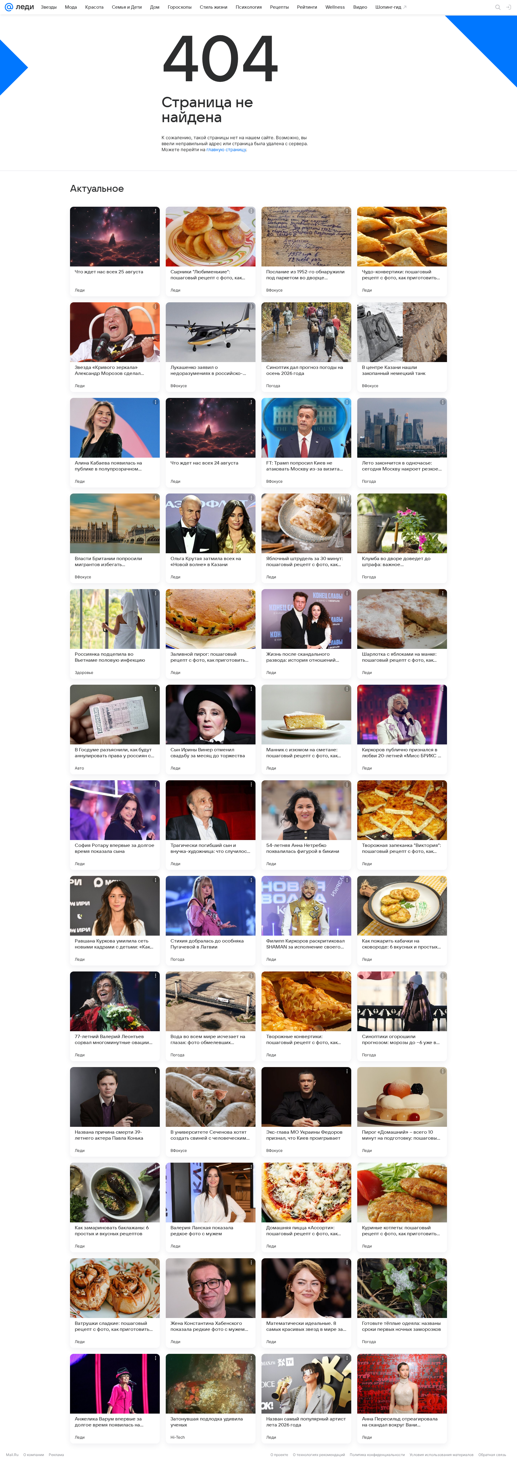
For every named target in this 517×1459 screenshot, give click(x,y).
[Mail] (9, 7)
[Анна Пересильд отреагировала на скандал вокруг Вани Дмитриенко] (402, 1398)
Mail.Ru (12, 1454)
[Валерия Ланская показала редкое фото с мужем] (211, 1207)
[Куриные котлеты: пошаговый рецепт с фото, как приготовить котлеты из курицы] (402, 1207)
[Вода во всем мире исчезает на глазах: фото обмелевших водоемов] (211, 1016)
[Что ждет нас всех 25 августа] (115, 251)
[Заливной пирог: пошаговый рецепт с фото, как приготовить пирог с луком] (211, 634)
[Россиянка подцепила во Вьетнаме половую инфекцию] (115, 634)
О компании (33, 1454)
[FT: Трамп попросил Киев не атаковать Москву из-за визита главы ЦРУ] (306, 443)
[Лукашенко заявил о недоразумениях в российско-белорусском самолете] (211, 347)
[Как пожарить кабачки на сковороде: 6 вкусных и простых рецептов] (402, 920)
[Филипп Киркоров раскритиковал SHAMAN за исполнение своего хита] (306, 920)
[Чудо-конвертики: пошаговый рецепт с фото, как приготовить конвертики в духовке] (402, 251)
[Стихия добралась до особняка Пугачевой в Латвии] (211, 920)
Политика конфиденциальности (377, 1454)
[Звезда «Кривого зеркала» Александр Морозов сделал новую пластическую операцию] (115, 347)
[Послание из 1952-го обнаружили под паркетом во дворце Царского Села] (306, 251)
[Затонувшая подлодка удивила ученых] (211, 1398)
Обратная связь (492, 1454)
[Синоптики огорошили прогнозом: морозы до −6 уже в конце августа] (402, 1016)
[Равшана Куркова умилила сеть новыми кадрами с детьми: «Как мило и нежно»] (115, 920)
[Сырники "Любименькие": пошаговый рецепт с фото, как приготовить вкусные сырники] (211, 251)
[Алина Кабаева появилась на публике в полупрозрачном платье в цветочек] (115, 443)
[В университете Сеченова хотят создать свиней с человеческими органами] (211, 1112)
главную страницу (226, 149)
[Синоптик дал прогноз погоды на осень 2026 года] (306, 347)
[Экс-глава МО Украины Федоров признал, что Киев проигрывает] (306, 1112)
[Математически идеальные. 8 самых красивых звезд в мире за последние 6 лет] (306, 1303)
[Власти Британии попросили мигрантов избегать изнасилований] (115, 538)
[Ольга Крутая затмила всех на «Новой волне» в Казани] (211, 538)
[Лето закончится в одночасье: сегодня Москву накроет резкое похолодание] (402, 443)
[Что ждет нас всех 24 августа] (211, 443)
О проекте (279, 1454)
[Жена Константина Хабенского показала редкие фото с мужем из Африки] (211, 1303)
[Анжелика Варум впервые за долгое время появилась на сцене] (115, 1398)
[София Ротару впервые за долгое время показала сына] (115, 825)
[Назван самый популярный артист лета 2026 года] (306, 1398)
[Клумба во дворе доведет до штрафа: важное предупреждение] (402, 538)
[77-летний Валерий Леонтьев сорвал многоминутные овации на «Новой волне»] (115, 1016)
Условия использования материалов (442, 1454)
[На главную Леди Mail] (23, 7)
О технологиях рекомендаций (319, 1454)
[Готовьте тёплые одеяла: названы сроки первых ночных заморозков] (402, 1303)
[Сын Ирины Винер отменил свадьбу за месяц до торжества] (211, 729)
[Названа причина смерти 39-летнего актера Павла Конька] (115, 1112)
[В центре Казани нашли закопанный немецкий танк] (402, 347)
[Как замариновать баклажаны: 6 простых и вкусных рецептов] (115, 1207)
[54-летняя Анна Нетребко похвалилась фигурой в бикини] (306, 825)
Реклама (56, 1454)
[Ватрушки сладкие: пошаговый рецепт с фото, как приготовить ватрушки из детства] (115, 1303)
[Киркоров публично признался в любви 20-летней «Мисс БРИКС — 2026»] (402, 729)
